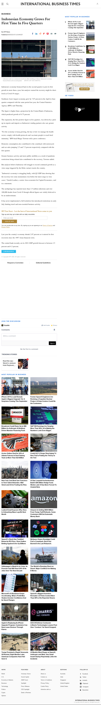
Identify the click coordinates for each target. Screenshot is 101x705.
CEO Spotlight (25, 689)
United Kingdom (64, 683)
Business (4, 683)
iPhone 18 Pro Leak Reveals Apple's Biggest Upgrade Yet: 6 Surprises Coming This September (14, 399)
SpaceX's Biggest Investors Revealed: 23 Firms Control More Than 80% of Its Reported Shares (42, 596)
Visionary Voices (26, 674)
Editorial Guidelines (43, 263)
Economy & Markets (7, 680)
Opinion (3, 695)
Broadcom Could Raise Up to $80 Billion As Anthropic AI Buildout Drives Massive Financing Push (13, 428)
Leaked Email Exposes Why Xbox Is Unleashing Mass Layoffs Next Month (14, 512)
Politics (3, 689)
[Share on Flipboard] (44, 33)
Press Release (25, 686)
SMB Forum (24, 680)
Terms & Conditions (46, 680)
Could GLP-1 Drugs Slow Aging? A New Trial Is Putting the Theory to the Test (43, 456)
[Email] (51, 33)
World (3, 674)
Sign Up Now (84, 89)
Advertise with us (46, 689)
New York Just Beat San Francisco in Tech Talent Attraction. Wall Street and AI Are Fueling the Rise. (14, 483)
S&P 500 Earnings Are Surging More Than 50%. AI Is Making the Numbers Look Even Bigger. (42, 428)
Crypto (3, 692)
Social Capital (25, 677)
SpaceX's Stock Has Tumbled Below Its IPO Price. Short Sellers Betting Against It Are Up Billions (13, 541)
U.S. (2, 677)
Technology (4, 686)
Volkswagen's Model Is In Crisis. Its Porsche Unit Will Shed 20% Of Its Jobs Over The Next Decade (14, 569)
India (61, 677)
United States (64, 686)
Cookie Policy (45, 686)
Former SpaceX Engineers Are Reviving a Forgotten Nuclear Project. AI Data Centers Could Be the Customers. (76, 37)
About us (43, 674)
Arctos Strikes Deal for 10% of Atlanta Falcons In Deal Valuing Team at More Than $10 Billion (13, 456)
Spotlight (23, 683)
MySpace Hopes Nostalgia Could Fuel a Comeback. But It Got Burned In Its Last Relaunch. (42, 541)
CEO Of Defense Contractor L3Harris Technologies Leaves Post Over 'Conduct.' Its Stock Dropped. (43, 625)
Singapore (63, 680)
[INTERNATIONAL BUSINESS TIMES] (50, 4)
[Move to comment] (55, 33)
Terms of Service (47, 225)
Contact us (44, 677)
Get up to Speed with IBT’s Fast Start (83, 84)
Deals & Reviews (26, 692)
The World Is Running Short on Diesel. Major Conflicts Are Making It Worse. (43, 569)
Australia (62, 674)
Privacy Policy (5, 227)
